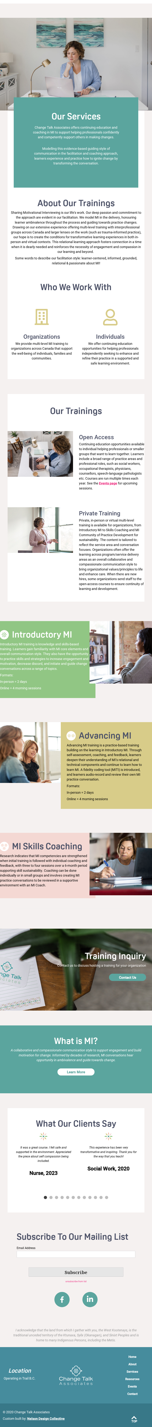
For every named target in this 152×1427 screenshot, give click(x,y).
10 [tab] (95, 1198)
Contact (132, 1394)
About (132, 1364)
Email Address (26, 1247)
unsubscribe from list (76, 1281)
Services (132, 1371)
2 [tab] (51, 1198)
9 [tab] (90, 1198)
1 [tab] (45, 1198)
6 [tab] (73, 1198)
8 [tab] (84, 1198)
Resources (132, 1379)
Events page (108, 483)
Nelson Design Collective (46, 1418)
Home (132, 1357)
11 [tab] (101, 1198)
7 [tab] (79, 1198)
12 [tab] (106, 1198)
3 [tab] (56, 1198)
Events (132, 1386)
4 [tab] (62, 1198)
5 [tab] (68, 1198)
